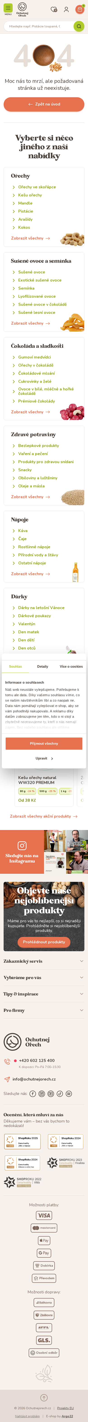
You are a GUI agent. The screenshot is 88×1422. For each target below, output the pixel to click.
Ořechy (20, 175)
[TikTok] (59, 1093)
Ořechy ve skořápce (37, 187)
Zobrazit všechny (27, 238)
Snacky (25, 470)
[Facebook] (32, 1093)
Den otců (26, 648)
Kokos (24, 227)
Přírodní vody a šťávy (38, 555)
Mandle (25, 203)
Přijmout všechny (44, 743)
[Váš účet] (66, 9)
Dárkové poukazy (34, 616)
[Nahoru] (44, 1397)
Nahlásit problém (27, 1416)
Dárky (19, 596)
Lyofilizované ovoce (37, 296)
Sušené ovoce (31, 272)
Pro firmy (14, 1010)
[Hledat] (79, 26)
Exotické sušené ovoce (40, 280)
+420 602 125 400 (37, 1061)
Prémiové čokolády (36, 401)
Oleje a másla (31, 486)
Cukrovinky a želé (34, 381)
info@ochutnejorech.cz (34, 1079)
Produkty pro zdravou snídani (46, 461)
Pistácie (25, 211)
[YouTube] (50, 1093)
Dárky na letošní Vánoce (41, 607)
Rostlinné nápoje (34, 547)
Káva (23, 530)
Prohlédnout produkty (44, 942)
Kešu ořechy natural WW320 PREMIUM (37, 780)
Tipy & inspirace (21, 994)
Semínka (26, 288)
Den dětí (26, 640)
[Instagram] (41, 1093)
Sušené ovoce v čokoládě (42, 304)
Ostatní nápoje (32, 563)
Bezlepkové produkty (38, 445)
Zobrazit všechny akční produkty (40, 816)
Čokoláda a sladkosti (37, 346)
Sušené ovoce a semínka (41, 261)
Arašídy (25, 219)
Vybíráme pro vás (22, 977)
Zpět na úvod (47, 104)
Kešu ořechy (30, 195)
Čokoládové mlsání (36, 373)
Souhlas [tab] (15, 666)
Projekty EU (65, 1408)
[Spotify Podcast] (68, 1093)
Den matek (28, 632)
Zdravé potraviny (33, 434)
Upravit (41, 758)
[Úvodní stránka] (22, 9)
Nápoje (19, 519)
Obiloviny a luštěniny (37, 478)
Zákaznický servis (23, 961)
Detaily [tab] (42, 666)
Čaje (22, 539)
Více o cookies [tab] (71, 666)
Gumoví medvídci (34, 357)
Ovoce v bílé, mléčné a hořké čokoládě (46, 391)
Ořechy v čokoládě (35, 365)
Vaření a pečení (33, 453)
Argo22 (67, 1416)
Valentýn (26, 624)
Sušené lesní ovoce (36, 312)
